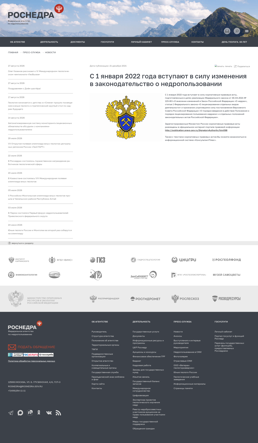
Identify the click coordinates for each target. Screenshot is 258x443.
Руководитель (99, 331)
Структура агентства (103, 336)
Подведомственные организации (102, 355)
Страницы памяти (183, 388)
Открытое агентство (102, 361)
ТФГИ (95, 349)
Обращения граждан (144, 428)
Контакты (97, 388)
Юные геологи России (185, 372)
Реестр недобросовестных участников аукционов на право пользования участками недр (149, 413)
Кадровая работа (142, 365)
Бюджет (137, 361)
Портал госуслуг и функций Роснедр (229, 337)
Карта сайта (98, 383)
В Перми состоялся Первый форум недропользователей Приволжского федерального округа (38, 214)
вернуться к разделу (22, 243)
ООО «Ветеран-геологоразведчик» (184, 366)
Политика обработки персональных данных (31, 361)
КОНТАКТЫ (197, 42)
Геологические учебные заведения (186, 378)
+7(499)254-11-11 (17, 390)
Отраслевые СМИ (183, 361)
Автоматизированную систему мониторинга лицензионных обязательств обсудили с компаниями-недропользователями (40, 126)
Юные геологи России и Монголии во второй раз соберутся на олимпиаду (40, 232)
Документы (139, 336)
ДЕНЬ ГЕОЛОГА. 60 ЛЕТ (234, 42)
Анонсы (178, 336)
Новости (178, 331)
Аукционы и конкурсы (144, 352)
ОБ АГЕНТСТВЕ (100, 321)
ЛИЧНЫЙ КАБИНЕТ (141, 42)
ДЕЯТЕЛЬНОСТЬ (49, 42)
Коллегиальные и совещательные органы (104, 366)
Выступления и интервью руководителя (187, 341)
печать (228, 66)
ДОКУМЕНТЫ (78, 42)
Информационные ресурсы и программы (148, 341)
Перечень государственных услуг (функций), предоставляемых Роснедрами (229, 347)
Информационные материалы (190, 383)
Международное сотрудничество (141, 389)
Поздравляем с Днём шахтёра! (24, 88)
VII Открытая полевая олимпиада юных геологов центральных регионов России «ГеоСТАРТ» (39, 145)
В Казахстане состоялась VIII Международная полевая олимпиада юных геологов (37, 180)
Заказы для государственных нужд (148, 371)
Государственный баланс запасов (146, 382)
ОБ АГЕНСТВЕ (17, 42)
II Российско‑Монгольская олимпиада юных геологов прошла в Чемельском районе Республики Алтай (39, 197)
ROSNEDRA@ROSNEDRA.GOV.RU (25, 386)
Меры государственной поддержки (145, 422)
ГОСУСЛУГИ (107, 42)
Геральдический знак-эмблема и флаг (108, 378)
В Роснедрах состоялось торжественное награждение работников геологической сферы (39, 163)
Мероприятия (181, 347)
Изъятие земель (141, 376)
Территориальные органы (105, 345)
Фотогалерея (181, 356)
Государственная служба (105, 372)
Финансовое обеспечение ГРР (149, 356)
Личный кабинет (223, 331)
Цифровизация (141, 395)
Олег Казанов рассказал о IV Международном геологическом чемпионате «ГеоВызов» (38, 73)
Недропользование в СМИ (187, 352)
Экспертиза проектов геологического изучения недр (146, 402)
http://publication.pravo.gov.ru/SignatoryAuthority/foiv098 (196, 130)
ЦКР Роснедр (140, 347)
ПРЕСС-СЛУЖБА (170, 42)
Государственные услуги (146, 331)
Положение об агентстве (105, 340)
